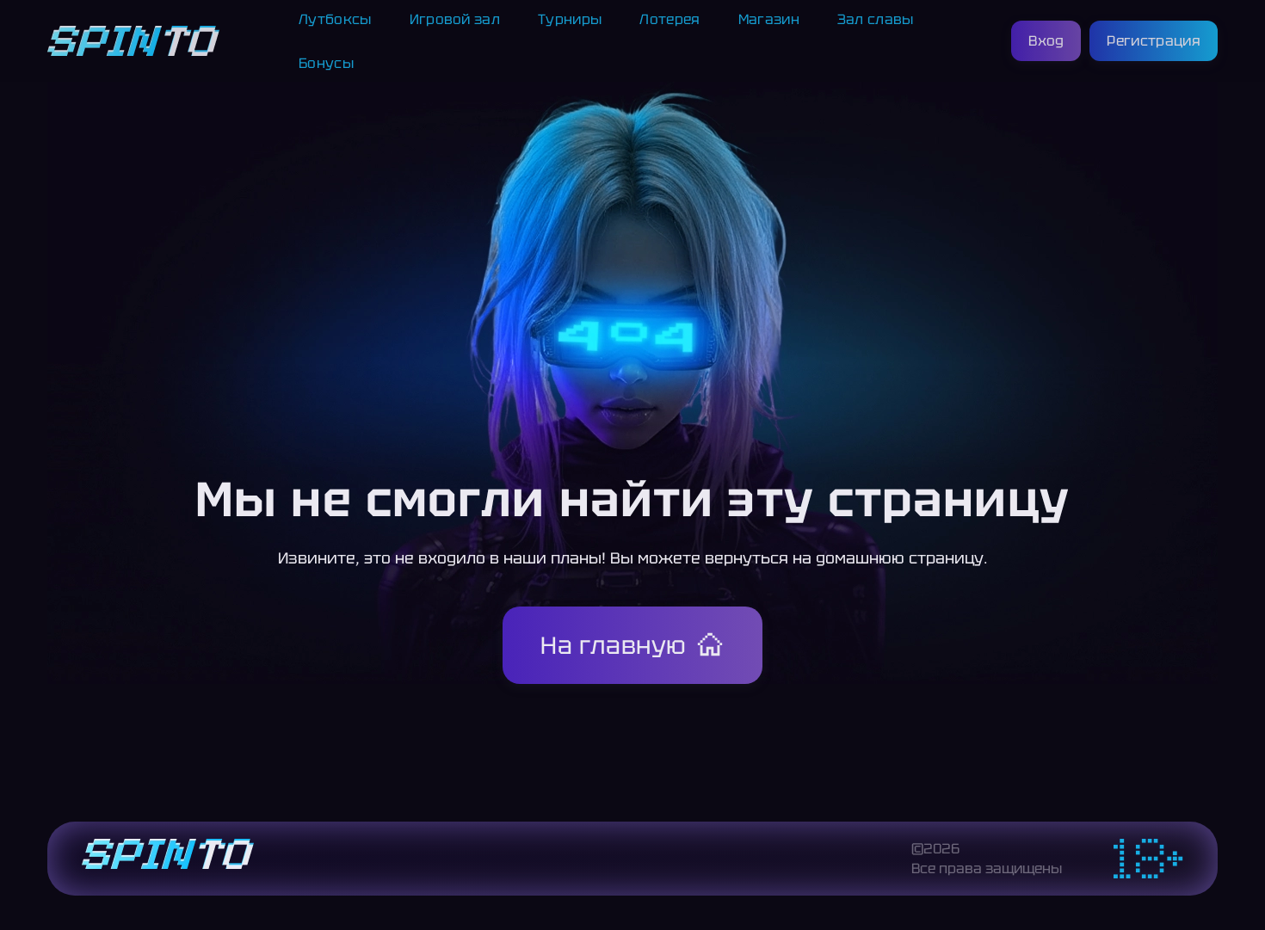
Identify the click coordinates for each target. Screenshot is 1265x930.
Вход (1046, 41)
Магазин (768, 19)
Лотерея (669, 19)
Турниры (570, 19)
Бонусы (326, 63)
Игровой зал (455, 19)
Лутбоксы (335, 19)
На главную (613, 645)
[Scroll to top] (1237, 875)
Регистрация (1153, 41)
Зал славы (875, 19)
